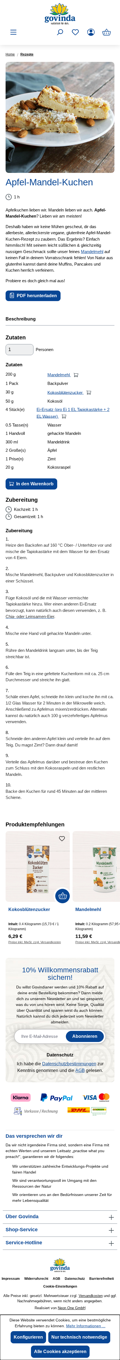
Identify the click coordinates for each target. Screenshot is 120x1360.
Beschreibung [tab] (21, 319)
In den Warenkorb (34, 483)
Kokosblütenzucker (65, 392)
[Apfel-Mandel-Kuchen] (60, 117)
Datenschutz (75, 1279)
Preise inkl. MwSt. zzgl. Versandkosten (34, 942)
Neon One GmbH (71, 1308)
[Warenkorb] (106, 32)
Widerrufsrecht (36, 1279)
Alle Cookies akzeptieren (60, 1351)
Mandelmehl (92, 251)
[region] (60, 117)
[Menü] (13, 32)
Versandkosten (91, 1296)
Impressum (11, 1279)
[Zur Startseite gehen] (60, 13)
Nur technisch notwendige (79, 1337)
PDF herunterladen (36, 295)
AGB (80, 1070)
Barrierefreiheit (101, 1279)
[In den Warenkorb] (76, 374)
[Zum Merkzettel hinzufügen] (62, 838)
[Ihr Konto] (91, 32)
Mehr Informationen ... (85, 1326)
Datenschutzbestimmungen (69, 1063)
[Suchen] (60, 32)
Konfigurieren (28, 1337)
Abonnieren (84, 1036)
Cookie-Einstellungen (60, 1286)
